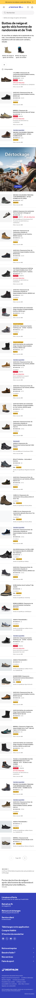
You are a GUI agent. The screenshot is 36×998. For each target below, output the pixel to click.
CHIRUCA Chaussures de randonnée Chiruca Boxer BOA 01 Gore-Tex (23, 496)
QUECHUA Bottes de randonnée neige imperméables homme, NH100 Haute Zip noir (23, 712)
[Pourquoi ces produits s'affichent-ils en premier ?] (2, 69)
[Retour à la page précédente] (11, 858)
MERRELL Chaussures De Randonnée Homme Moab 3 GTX (23, 838)
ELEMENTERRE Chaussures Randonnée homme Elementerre (23, 677)
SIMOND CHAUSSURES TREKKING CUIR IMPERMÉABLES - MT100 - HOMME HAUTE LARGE (23, 196)
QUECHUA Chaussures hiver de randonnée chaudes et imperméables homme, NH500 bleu (22, 532)
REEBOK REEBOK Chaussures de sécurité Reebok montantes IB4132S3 (23, 605)
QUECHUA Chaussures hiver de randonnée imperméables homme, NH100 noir (24, 94)
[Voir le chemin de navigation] (2, 18)
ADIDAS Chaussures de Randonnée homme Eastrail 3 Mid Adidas (23, 445)
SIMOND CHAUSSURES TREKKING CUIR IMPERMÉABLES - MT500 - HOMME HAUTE (23, 134)
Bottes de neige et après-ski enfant (21, 56)
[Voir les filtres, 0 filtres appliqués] (4, 65)
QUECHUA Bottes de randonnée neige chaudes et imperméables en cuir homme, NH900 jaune (23, 405)
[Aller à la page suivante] (25, 858)
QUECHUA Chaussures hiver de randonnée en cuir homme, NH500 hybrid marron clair (23, 363)
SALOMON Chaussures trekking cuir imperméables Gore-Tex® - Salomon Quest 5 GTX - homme (23, 269)
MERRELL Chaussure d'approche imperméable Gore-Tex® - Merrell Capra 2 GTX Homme (23, 728)
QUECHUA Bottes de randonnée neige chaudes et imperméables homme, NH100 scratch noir (23, 744)
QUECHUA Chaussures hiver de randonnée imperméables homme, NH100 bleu (24, 252)
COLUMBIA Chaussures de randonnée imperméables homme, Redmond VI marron (24, 74)
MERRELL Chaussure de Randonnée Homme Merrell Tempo (24, 111)
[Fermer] (32, 2)
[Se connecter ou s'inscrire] (28, 7)
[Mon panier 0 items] (32, 7)
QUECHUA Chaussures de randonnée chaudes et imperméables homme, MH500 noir (24, 291)
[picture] (6, 78)
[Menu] (4, 7)
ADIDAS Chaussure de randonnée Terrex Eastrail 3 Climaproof (23, 212)
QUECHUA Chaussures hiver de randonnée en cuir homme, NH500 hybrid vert (23, 478)
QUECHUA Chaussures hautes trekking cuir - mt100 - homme (22, 326)
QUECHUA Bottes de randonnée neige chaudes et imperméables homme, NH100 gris (23, 309)
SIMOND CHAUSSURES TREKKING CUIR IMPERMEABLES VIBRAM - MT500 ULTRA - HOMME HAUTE (23, 786)
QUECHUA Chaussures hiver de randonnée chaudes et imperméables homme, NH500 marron (22, 424)
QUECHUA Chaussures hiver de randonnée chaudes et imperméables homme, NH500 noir (24, 568)
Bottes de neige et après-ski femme (8, 56)
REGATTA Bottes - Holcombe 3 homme (22, 460)
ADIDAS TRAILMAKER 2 (20, 619)
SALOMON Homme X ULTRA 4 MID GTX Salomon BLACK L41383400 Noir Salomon (23, 551)
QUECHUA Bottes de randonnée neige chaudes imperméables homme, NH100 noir (23, 346)
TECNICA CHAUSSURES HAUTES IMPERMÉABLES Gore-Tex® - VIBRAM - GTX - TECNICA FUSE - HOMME (23, 761)
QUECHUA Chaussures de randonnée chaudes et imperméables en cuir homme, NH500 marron (22, 233)
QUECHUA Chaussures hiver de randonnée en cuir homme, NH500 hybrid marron (23, 387)
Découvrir (18, 186)
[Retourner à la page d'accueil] (16, 7)
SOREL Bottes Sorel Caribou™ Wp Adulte (23, 586)
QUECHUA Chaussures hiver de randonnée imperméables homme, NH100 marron (24, 694)
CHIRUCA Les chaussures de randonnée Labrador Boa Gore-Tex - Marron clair (24, 513)
